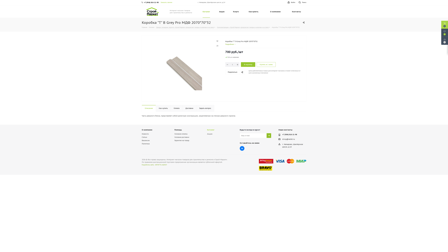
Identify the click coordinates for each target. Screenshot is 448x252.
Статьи (144, 137)
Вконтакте (242, 148)
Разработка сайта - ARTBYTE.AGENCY (154, 165)
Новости (145, 134)
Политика (146, 144)
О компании (147, 130)
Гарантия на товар (181, 140)
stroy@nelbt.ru (288, 139)
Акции (209, 134)
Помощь (178, 130)
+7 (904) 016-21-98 (289, 134)
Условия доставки (181, 137)
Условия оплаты (180, 134)
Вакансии (146, 140)
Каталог (210, 130)
